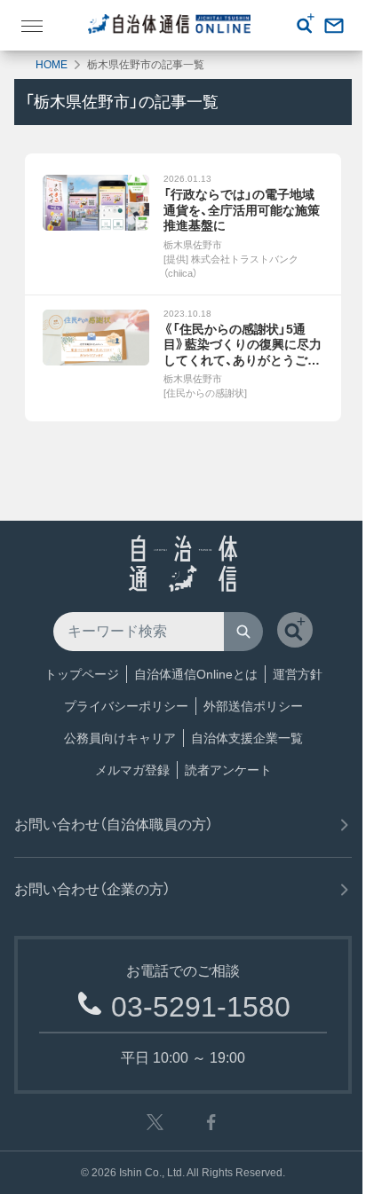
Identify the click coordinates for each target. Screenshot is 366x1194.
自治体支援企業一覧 (247, 738)
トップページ (81, 674)
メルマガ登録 (132, 770)
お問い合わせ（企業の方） (92, 889)
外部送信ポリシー (253, 706)
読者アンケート (228, 770)
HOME (52, 65)
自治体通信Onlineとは (196, 674)
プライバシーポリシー (126, 706)
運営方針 (297, 674)
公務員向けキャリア (120, 738)
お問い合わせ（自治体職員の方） (113, 824)
